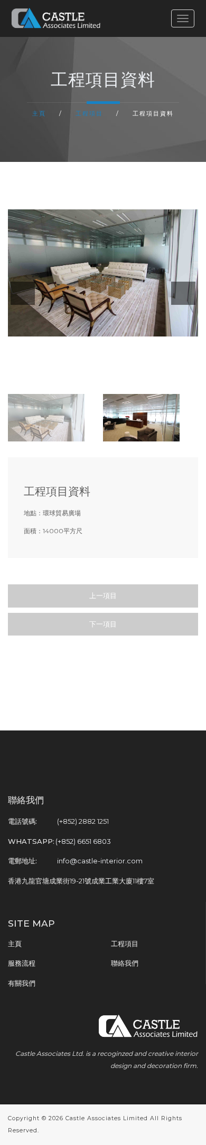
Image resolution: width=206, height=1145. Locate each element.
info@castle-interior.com (100, 861)
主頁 (39, 113)
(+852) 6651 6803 (83, 841)
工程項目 (89, 113)
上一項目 (103, 595)
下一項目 (103, 624)
